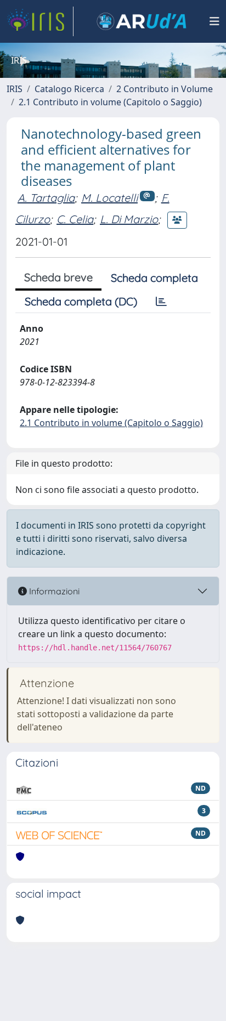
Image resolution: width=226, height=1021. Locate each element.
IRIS (14, 89)
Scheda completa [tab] (154, 278)
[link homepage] (40, 21)
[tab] (161, 301)
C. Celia (74, 219)
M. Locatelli (109, 198)
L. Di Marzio (129, 219)
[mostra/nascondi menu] (214, 21)
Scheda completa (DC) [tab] (81, 301)
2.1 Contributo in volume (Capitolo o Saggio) (110, 102)
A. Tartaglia (46, 198)
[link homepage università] (141, 21)
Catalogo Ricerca (69, 89)
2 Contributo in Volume (164, 89)
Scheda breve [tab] (58, 277)
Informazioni (53, 591)
